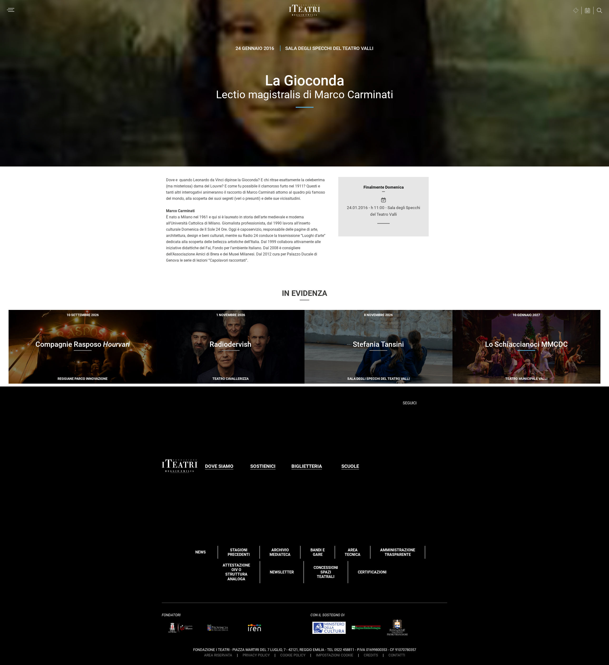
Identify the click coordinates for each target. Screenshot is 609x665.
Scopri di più (99, 378)
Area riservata (218, 655)
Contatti (396, 655)
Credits (371, 655)
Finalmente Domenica (383, 187)
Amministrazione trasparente (397, 552)
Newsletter (282, 572)
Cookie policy (292, 655)
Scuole (350, 466)
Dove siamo (219, 466)
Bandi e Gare (317, 552)
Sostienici (262, 466)
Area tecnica (352, 552)
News (200, 552)
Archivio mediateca (280, 552)
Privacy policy (256, 655)
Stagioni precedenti (239, 552)
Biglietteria (306, 466)
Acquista (65, 377)
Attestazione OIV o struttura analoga (236, 572)
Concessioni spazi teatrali (326, 572)
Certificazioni (372, 572)
